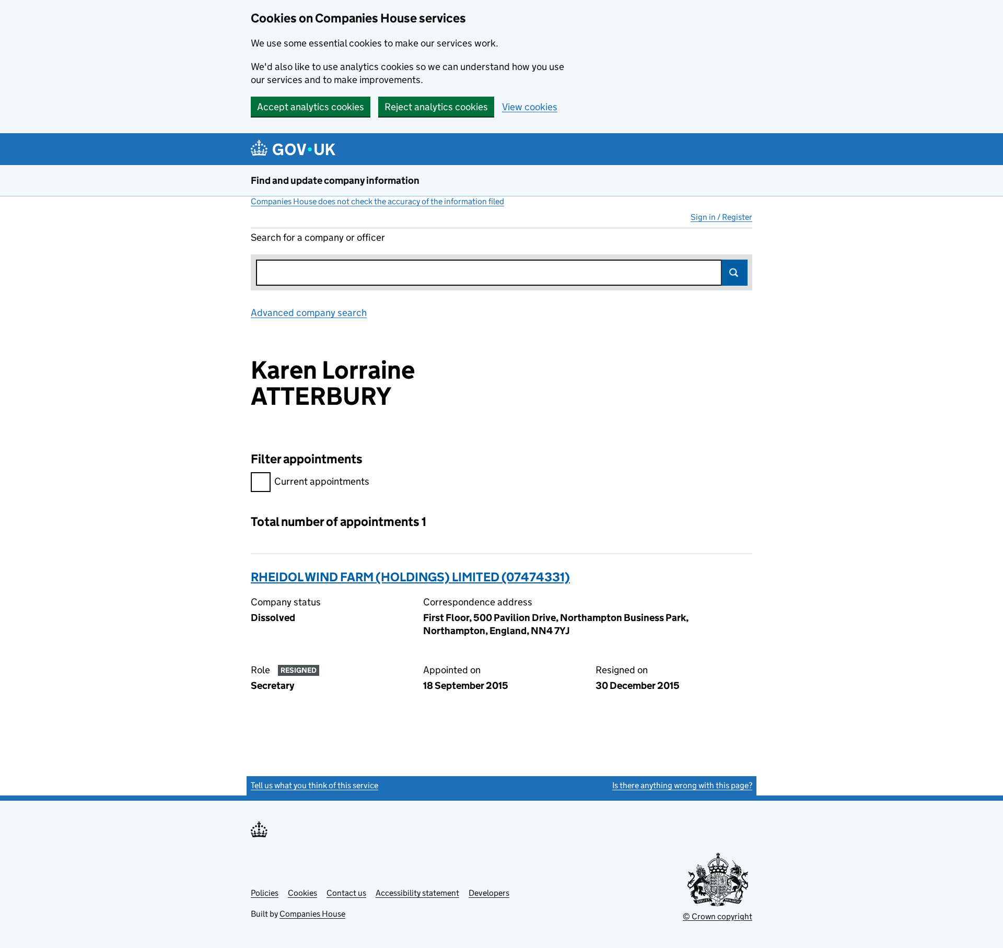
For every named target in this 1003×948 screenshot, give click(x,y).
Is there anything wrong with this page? (682, 785)
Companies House (312, 914)
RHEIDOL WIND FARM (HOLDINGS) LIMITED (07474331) (410, 576)
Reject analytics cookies (436, 107)
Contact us (346, 893)
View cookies (529, 107)
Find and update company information (335, 180)
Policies (264, 893)
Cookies (302, 893)
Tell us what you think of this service (314, 785)
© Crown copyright (717, 916)
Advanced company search (309, 313)
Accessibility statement (417, 893)
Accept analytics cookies (310, 107)
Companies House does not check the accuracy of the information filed (377, 201)
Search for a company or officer (318, 237)
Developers (489, 893)
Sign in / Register (721, 217)
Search (734, 273)
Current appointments (321, 481)
